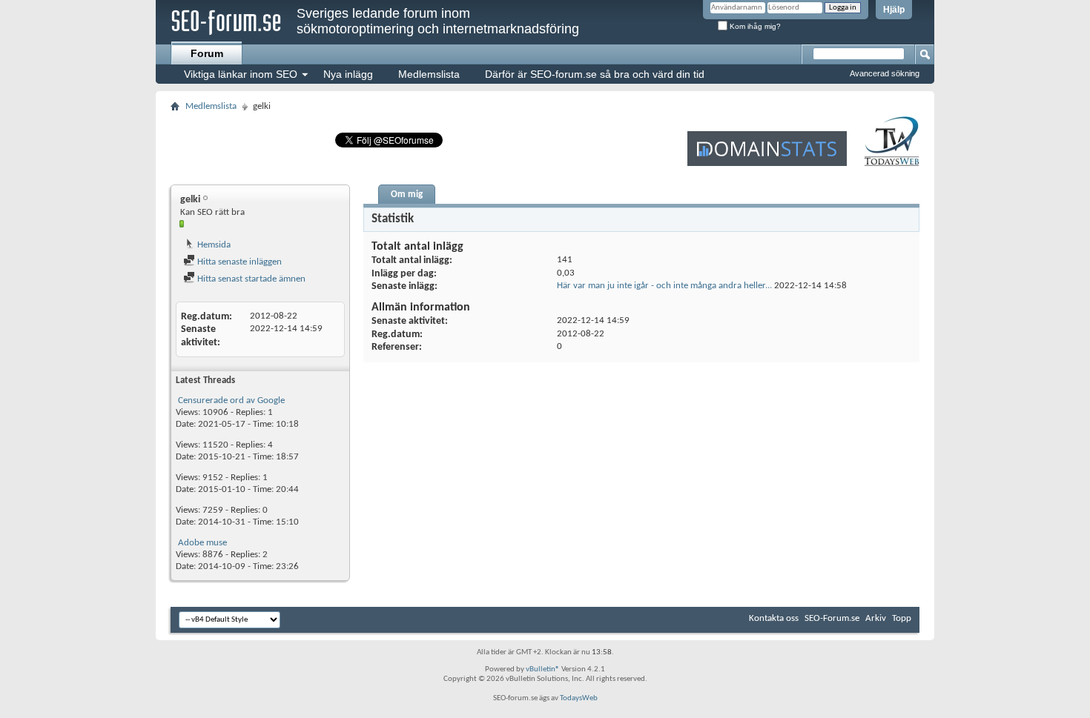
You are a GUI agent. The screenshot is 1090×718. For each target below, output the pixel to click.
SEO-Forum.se (832, 618)
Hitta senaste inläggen (238, 262)
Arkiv (875, 618)
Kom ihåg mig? (754, 26)
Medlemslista (429, 74)
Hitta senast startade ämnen (250, 279)
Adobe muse (202, 543)
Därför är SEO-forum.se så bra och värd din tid (594, 74)
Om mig (407, 194)
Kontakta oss (774, 618)
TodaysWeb (579, 698)
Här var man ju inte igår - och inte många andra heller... (664, 285)
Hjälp (894, 9)
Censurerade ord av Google (231, 400)
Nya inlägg (348, 74)
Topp (901, 618)
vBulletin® (543, 669)
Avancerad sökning (884, 73)
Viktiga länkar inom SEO (240, 74)
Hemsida (213, 245)
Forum (207, 53)
